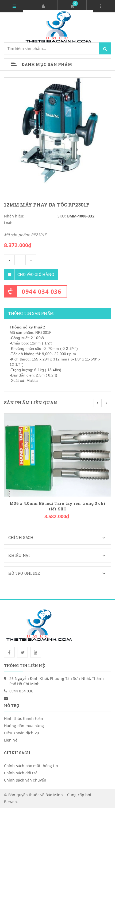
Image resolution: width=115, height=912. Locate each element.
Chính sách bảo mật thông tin (31, 765)
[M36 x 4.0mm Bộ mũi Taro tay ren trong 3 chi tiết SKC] (57, 454)
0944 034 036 (41, 291)
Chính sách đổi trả (20, 772)
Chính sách (20, 537)
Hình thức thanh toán (23, 718)
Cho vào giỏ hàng (35, 274)
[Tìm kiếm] (105, 48)
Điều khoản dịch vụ (21, 732)
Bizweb (10, 801)
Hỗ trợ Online (24, 573)
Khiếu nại (19, 555)
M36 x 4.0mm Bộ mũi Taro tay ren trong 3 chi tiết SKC (57, 506)
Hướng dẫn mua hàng (24, 725)
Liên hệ (10, 740)
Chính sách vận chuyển (25, 780)
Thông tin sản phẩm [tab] (31, 313)
